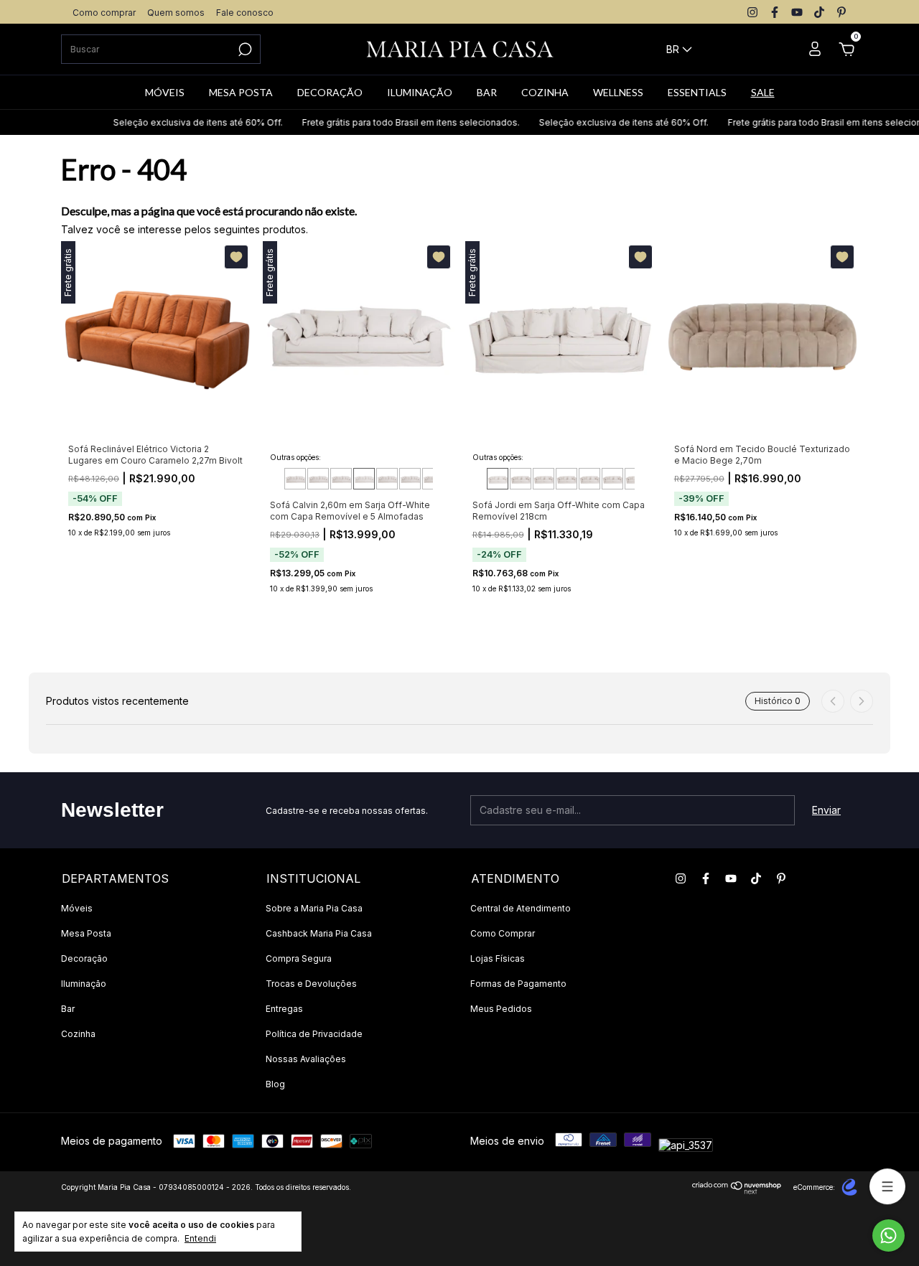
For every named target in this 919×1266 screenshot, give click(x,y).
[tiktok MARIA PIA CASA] (819, 12)
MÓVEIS (165, 92)
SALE (763, 92)
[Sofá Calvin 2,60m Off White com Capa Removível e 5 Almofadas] (364, 478)
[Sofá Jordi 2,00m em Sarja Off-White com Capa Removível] (520, 478)
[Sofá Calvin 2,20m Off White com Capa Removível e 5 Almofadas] (318, 478)
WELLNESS (618, 92)
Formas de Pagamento (518, 983)
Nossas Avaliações (306, 1059)
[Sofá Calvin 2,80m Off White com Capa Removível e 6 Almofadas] (387, 478)
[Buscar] (243, 49)
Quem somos (176, 12)
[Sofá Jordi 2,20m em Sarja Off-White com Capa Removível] (543, 478)
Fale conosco (245, 12)
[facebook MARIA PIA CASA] (774, 12)
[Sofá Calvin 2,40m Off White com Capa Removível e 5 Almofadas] (341, 478)
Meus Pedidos (501, 1008)
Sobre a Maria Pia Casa (314, 908)
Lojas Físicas (497, 958)
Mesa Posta (86, 933)
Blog (275, 1084)
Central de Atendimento (520, 908)
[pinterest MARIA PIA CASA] (841, 12)
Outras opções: (295, 457)
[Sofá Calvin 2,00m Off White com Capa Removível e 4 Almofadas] (295, 478)
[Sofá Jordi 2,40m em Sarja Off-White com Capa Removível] (566, 478)
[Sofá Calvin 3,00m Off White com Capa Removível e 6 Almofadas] (410, 478)
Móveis (77, 908)
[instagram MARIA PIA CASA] (752, 12)
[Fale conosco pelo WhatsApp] (888, 1235)
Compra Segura (299, 958)
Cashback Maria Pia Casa (319, 933)
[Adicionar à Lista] (236, 257)
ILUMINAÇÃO (419, 92)
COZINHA (545, 92)
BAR (487, 92)
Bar (68, 1008)
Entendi (200, 1238)
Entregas (284, 1008)
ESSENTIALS (697, 92)
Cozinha (78, 1033)
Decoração (84, 958)
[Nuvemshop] (737, 1190)
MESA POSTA (241, 92)
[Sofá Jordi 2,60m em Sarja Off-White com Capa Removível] (589, 478)
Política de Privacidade (314, 1033)
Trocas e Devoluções (311, 983)
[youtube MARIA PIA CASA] (797, 12)
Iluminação (83, 983)
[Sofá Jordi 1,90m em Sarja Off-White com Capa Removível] (497, 478)
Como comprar (104, 12)
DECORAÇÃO (330, 92)
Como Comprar (502, 933)
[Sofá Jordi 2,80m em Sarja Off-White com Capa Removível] (612, 478)
